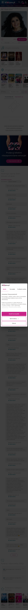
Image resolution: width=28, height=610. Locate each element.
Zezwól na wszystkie (14, 313)
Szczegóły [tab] (12, 289)
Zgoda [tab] (4, 289)
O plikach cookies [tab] (21, 289)
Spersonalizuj (13, 318)
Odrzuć (14, 323)
